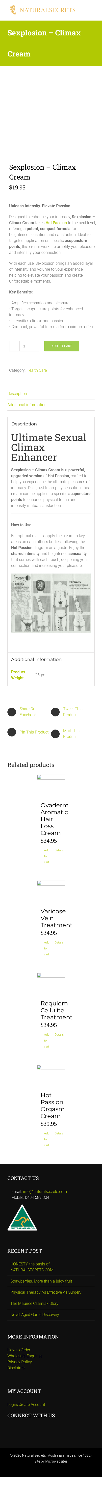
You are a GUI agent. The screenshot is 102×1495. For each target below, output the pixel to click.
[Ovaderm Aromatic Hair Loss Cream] (51, 786)
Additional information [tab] (27, 404)
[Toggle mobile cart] (93, 12)
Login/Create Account (26, 1404)
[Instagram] (51, 1429)
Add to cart (61, 346)
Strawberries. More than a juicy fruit (41, 1281)
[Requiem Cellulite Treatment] (51, 984)
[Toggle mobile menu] (93, 7)
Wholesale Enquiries (25, 1356)
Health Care (36, 370)
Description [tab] (17, 393)
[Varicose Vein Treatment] (51, 892)
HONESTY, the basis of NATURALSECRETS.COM (31, 1267)
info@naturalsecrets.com (45, 1191)
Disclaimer (16, 1367)
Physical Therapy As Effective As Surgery (45, 1292)
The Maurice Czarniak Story (34, 1303)
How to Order (18, 1350)
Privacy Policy (19, 1362)
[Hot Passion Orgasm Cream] (51, 1076)
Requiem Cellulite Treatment (57, 1010)
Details (58, 850)
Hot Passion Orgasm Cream (53, 1106)
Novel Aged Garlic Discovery (34, 1314)
